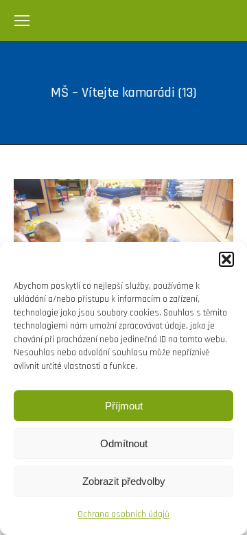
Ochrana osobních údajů (123, 514)
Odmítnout (124, 443)
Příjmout (124, 406)
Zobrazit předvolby (123, 481)
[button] (226, 259)
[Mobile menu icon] (22, 20)
